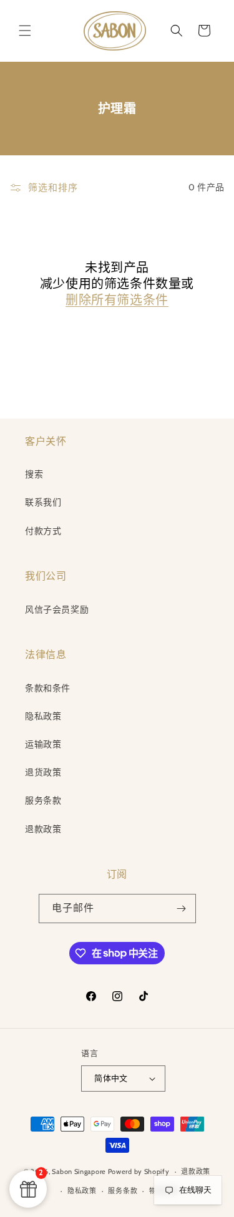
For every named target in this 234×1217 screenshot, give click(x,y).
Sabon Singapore (79, 1171)
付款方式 (43, 530)
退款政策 (43, 829)
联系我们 (43, 502)
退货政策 (43, 772)
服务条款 (43, 800)
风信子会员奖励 (57, 609)
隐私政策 (43, 716)
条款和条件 (48, 688)
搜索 (34, 474)
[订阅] (181, 908)
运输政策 (43, 744)
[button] (25, 30)
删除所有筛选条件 (117, 300)
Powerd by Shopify (139, 1171)
